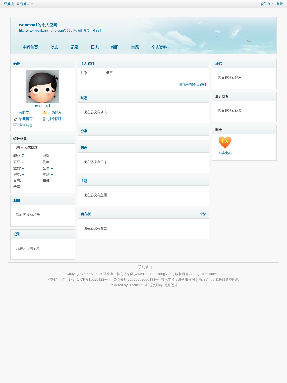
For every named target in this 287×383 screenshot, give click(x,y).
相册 (115, 47)
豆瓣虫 (9, 4)
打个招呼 (55, 119)
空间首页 (30, 47)
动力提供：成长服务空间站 (218, 280)
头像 (16, 63)
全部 (203, 214)
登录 (279, 4)
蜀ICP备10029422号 (92, 280)
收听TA (24, 113)
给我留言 (26, 119)
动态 (54, 47)
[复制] (87, 30)
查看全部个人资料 (192, 85)
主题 (135, 47)
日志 (95, 47)
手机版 (143, 267)
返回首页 (23, 4)
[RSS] (96, 30)
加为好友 (55, 113)
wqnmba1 (42, 106)
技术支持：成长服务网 (178, 280)
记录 (74, 47)
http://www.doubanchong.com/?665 (46, 30)
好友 (218, 63)
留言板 (86, 214)
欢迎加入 (267, 4)
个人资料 (159, 47)
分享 (84, 131)
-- (52, 156)
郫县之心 (225, 153)
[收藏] (77, 30)
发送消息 (26, 125)
